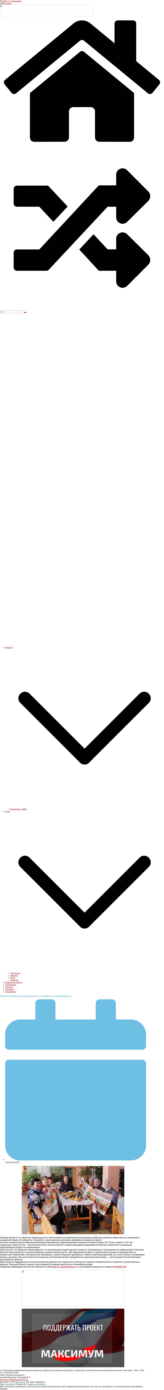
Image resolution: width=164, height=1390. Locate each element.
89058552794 (120, 1267)
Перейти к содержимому (11, 1)
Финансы (14, 980)
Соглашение (10, 992)
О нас (7, 811)
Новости (9, 647)
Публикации (10, 985)
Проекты (9, 987)
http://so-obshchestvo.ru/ (64, 1267)
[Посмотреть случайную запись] (82, 309)
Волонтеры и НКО (18, 809)
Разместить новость (13, 982)
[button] (84, 807)
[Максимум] (82, 145)
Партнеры (9, 989)
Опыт (12, 978)
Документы (15, 973)
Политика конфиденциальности (14, 1379)
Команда (14, 975)
